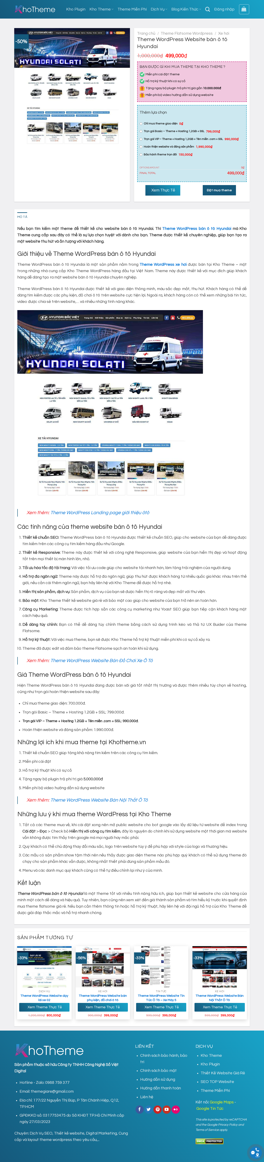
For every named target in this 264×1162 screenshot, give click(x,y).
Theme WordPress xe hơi (163, 264)
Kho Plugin (75, 9)
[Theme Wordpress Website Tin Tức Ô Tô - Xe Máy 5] (161, 966)
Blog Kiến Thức (184, 9)
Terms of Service (207, 1129)
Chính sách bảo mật (158, 1071)
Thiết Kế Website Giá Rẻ (223, 1073)
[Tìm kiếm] (207, 9)
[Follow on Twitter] (149, 1109)
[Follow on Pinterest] (157, 1109)
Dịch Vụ (158, 9)
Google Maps (222, 1102)
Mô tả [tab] (22, 216)
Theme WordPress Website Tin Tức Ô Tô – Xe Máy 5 (161, 998)
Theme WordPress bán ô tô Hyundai (196, 229)
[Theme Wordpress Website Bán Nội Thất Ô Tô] (219, 966)
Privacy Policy (228, 1124)
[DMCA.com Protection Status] (209, 1141)
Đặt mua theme (219, 190)
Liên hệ (146, 1097)
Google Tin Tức (210, 1108)
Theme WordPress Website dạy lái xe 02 (44, 998)
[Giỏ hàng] (244, 9)
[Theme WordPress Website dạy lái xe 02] (44, 966)
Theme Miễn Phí (132, 9)
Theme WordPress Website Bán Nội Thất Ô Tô (99, 800)
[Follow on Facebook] (140, 1109)
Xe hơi (223, 33)
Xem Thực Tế (163, 190)
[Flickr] (176, 1109)
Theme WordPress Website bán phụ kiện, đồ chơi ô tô (103, 998)
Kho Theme (100, 9)
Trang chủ (146, 33)
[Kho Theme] (35, 9)
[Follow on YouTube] (167, 1109)
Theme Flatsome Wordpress (187, 33)
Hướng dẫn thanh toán (160, 1088)
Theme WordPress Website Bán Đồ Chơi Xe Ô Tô (101, 660)
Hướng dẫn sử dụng (157, 1079)
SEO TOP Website (217, 1082)
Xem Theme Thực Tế (44, 1007)
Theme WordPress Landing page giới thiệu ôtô (99, 512)
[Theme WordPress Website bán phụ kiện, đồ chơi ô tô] (103, 966)
